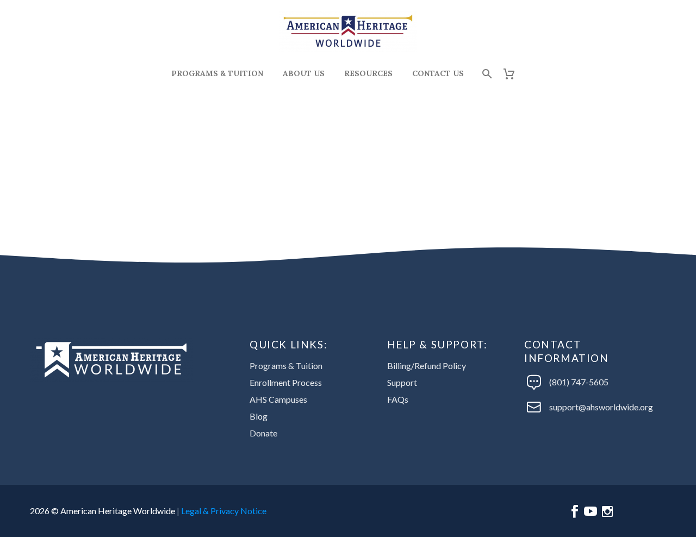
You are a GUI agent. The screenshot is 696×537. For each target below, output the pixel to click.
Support (402, 382)
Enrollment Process (286, 382)
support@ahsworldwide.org (601, 407)
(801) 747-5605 (578, 382)
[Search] (485, 73)
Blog (259, 416)
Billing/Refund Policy (426, 365)
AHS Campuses (278, 399)
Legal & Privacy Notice (223, 510)
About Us (304, 73)
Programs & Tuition (217, 73)
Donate (263, 433)
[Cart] (513, 73)
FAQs (397, 399)
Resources (368, 73)
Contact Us (438, 73)
